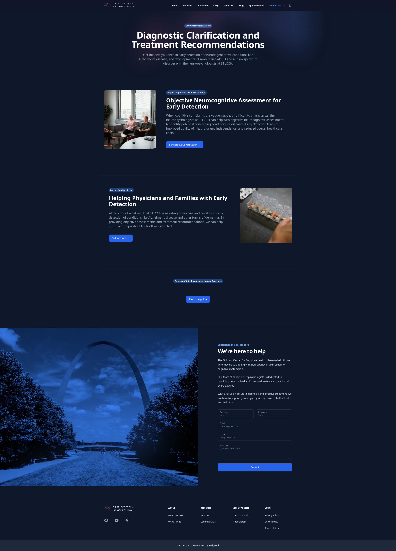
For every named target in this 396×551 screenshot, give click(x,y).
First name (224, 412)
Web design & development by (198, 545)
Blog (241, 5)
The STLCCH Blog (241, 515)
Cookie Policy (271, 521)
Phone (222, 434)
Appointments (256, 5)
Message (224, 445)
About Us (229, 5)
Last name (262, 412)
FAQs (216, 5)
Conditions (202, 5)
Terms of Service (273, 528)
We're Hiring (174, 521)
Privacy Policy (272, 515)
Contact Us (275, 5)
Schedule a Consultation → (184, 144)
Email (222, 423)
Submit (255, 467)
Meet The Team (176, 515)
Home (175, 5)
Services (187, 5)
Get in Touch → (121, 238)
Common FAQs (208, 521)
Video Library (239, 521)
